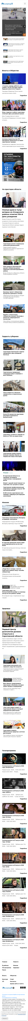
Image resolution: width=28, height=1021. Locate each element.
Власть (4, 975)
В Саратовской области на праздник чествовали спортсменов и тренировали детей (12, 478)
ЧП (3, 981)
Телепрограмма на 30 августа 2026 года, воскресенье (13, 766)
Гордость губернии (10, 336)
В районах (5, 965)
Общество (13, 975)
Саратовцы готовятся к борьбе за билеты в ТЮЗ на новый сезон (13, 435)
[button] (24, 9)
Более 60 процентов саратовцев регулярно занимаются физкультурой (13, 416)
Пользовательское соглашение (9, 997)
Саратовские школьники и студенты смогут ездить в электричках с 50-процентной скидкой (13, 44)
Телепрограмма (9, 751)
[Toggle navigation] (25, 3)
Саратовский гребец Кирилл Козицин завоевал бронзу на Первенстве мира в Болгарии (12, 455)
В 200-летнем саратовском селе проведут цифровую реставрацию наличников (14, 494)
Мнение (5, 502)
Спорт (12, 979)
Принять (5, 1018)
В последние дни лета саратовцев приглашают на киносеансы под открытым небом (13, 62)
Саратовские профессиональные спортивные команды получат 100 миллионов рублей (14, 489)
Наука (4, 970)
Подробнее (23, 95)
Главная (4, 961)
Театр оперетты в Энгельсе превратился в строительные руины (12, 394)
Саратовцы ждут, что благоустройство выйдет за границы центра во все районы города (13, 592)
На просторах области (11, 189)
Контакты (13, 981)
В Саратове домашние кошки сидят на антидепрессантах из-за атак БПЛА (13, 544)
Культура (5, 979)
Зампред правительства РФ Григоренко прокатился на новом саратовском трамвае (12, 140)
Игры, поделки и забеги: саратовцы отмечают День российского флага (13, 113)
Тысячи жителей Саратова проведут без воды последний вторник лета (16, 39)
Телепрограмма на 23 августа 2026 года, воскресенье (13, 940)
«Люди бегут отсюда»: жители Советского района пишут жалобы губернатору (13, 570)
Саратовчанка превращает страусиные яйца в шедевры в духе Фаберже (12, 374)
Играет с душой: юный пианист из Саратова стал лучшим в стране (14, 483)
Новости (15, 961)
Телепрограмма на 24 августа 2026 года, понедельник (13, 915)
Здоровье (6, 609)
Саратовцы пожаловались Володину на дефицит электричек (13, 518)
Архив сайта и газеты (17, 983)
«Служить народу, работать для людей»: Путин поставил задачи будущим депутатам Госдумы (12, 87)
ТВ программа (6, 967)
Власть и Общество (10, 71)
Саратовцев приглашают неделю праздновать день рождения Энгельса (13, 51)
